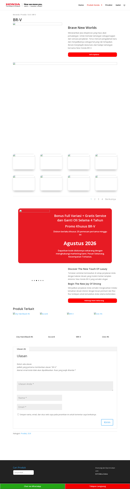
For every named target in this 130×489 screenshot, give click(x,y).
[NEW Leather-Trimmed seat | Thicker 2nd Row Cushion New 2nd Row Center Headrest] (51, 177)
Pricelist (108, 5)
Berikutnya (110, 199)
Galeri (118, 5)
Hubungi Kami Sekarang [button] (94, 300)
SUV (29, 14)
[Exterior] (24, 156)
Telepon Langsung (97, 486)
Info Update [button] (94, 54)
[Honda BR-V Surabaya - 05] (106, 177)
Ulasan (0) (21, 349)
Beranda (16, 14)
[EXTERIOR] (79, 156)
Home (81, 5)
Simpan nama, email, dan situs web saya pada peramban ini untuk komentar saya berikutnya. (58, 414)
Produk (23, 14)
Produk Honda (93, 5)
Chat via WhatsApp (32, 486)
